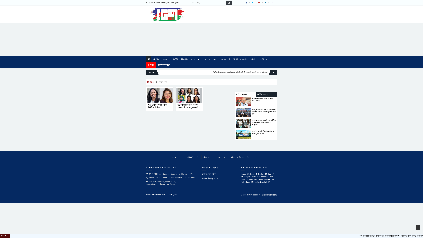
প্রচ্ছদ (153, 81)
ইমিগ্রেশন (184, 59)
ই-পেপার (151, 65)
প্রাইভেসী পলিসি (192, 157)
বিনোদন (215, 59)
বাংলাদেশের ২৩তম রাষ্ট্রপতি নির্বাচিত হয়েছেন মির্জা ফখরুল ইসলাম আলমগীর (264, 122)
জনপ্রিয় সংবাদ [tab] (262, 94)
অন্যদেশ (194, 59)
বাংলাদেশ (166, 59)
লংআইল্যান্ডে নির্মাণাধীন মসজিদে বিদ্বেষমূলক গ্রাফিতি (263, 132)
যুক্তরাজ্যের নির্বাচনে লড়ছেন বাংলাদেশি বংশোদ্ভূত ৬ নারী (188, 106)
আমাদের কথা (207, 157)
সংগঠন (223, 59)
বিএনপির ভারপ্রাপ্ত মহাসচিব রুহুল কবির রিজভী (220, 72)
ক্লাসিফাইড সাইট (164, 65)
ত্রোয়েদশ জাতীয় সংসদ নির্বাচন (240, 157)
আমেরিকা (156, 59)
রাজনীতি (175, 59)
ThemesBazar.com (268, 195)
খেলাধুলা (205, 59)
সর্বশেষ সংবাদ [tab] (241, 94)
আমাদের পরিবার (177, 157)
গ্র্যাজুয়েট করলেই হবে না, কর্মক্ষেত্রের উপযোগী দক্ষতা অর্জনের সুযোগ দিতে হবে (261, 72)
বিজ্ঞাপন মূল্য (221, 157)
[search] (229, 3)
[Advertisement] (211, 39)
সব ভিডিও (263, 59)
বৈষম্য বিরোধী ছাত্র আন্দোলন (238, 59)
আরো (253, 59)
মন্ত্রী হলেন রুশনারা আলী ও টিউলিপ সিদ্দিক (158, 106)
